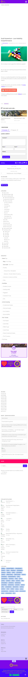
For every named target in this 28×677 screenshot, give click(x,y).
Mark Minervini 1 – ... (10, 506)
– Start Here (8, 264)
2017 (4, 406)
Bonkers (7, 4)
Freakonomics (10, 589)
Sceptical (8, 585)
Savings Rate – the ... (10, 544)
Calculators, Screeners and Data (10, 277)
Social (5, 238)
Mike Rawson (5, 43)
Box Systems (12, 596)
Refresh (20, 94)
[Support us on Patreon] (24, 163)
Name (3, 146)
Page (4, 258)
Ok (10, 675)
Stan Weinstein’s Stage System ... (13, 510)
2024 (4, 395)
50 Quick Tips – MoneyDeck (10, 270)
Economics (6, 247)
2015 (4, 409)
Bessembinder (7, 218)
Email (15, 146)
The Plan (5, 267)
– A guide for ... (9, 523)
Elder (18, 581)
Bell (22, 585)
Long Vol (6, 209)
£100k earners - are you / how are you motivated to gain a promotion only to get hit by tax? (14, 435)
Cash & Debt (5, 323)
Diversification (18, 573)
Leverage (6, 206)
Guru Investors (6, 311)
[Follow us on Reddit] (22, 163)
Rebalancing (17, 587)
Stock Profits (4, 589)
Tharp (20, 583)
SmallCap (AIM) (6, 289)
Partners (3, 577)
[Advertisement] (14, 22)
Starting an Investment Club (12, 557)
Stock (6, 234)
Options (5, 221)
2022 (4, 398)
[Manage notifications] (25, 675)
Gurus (5, 243)
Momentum (6, 103)
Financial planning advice (7, 421)
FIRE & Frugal (6, 327)
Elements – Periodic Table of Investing (12, 274)
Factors (23, 579)
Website (4, 151)
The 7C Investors (6, 336)
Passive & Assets (7, 194)
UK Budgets (19, 575)
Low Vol (6, 211)
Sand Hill (18, 585)
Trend (2, 4)
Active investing (7, 196)
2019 (4, 403)
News (5, 246)
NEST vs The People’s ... (11, 549)
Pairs (5, 213)
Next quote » (4, 479)
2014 (4, 411)
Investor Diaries (6, 225)
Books (5, 244)
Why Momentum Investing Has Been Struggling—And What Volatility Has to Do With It (13, 445)
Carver (3, 575)
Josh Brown (11, 587)
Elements (13, 575)
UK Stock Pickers (8, 598)
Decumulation (7, 228)
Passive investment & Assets (9, 333)
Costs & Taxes (6, 330)
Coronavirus (5, 223)
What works (7, 201)
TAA (5, 207)
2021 (4, 400)
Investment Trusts (7, 295)
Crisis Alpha (6, 216)
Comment (4, 137)
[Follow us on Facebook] (20, 163)
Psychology (4, 339)
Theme (6, 231)
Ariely (13, 577)
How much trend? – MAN (19, 118)
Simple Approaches (5, 596)
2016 (4, 408)
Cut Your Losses (7, 202)
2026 (4, 393)
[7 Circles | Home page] (4, 2)
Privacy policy (16, 675)
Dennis (22, 589)
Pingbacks (15, 130)
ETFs (4, 298)
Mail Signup (8, 565)
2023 (4, 397)
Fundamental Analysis (8, 199)
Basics (5, 192)
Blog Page (5, 185)
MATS (5, 241)
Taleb (16, 583)
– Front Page (7, 261)
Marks (13, 585)
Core (6, 233)
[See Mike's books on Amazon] (18, 163)
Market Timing (6, 226)
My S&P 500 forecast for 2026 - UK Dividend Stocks (12, 454)
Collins (3, 585)
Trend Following (22, 596)
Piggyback (5, 292)
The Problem (6, 320)
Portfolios (6, 230)
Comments (6, 130)
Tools (4, 219)
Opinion (3, 579)
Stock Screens (7, 214)
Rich (14, 598)
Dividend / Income (7, 286)
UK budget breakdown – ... (11, 518)
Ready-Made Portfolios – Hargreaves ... (14, 538)
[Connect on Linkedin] (26, 163)
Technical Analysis (8, 197)
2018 (4, 405)
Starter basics (5, 418)
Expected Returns (11, 581)
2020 (4, 401)
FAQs (4, 280)
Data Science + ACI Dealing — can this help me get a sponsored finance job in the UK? (13, 430)
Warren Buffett (6, 314)
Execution (17, 589)
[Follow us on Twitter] (16, 163)
